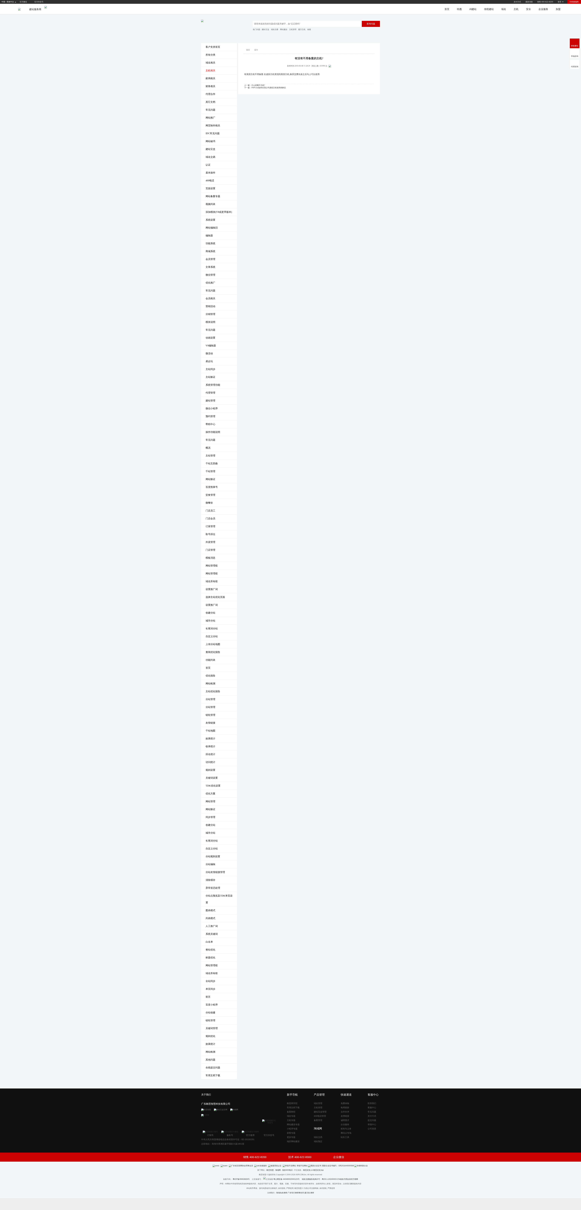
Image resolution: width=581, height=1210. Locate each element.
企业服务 (543, 9)
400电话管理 (320, 1116)
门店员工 (210, 510)
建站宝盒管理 (320, 1112)
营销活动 (210, 306)
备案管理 (318, 1120)
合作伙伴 (345, 1112)
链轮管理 (210, 715)
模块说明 (210, 322)
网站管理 (210, 801)
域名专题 (291, 1116)
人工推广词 (212, 926)
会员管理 (210, 259)
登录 (559, 2)
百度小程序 (212, 1004)
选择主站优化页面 (215, 597)
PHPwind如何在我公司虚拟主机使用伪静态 (268, 88)
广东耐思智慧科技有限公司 (215, 1104)
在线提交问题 (213, 1067)
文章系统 (210, 267)
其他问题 (210, 1059)
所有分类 (210, 55)
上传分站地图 (213, 644)
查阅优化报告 (213, 652)
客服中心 (372, 1107)
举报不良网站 (302, 1166)
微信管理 (210, 275)
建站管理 (210, 400)
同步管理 (210, 817)
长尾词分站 (212, 628)
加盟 (558, 9)
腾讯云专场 (346, 1133)
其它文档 (210, 102)
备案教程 (291, 1112)
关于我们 (206, 1094)
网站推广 (210, 117)
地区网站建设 (293, 1141)
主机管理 (292, 29)
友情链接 (210, 723)
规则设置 (210, 770)
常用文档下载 (213, 1075)
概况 (208, 447)
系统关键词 (212, 934)
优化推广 (210, 282)
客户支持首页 (213, 47)
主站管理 (210, 455)
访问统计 (210, 762)
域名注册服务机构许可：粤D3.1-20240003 (319, 1179)
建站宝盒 (265, 29)
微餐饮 (209, 502)
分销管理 (210, 314)
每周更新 (345, 1107)
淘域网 (278, 1170)
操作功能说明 (213, 432)
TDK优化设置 (213, 785)
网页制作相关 (213, 125)
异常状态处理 (213, 888)
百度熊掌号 (212, 487)
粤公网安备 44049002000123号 (287, 1179)
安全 (528, 9)
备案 (309, 29)
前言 (208, 997)
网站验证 (210, 479)
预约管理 (210, 416)
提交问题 (372, 1120)
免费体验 (345, 1103)
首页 (447, 9)
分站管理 (210, 699)
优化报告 (210, 675)
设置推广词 (212, 589)
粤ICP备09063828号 (241, 1179)
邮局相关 (210, 78)
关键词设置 (212, 778)
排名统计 (210, 754)
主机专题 (291, 1120)
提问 (256, 50)
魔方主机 (301, 29)
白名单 (209, 942)
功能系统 (210, 243)
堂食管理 (210, 495)
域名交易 (210, 157)
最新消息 (529, 2)
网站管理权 (212, 565)
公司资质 (372, 1128)
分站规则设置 (213, 856)
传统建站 (489, 9)
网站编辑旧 (212, 227)
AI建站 (472, 9)
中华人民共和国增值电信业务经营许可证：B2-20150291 (227, 1139)
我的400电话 (287, 1170)
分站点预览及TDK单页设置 (219, 899)
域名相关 (210, 62)
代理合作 (210, 94)
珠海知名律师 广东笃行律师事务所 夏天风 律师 (295, 1193)
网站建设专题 (293, 1124)
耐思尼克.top (318, 1170)
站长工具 (345, 1137)
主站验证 (210, 377)
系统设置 (210, 220)
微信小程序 (212, 408)
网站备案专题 (213, 196)
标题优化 (210, 957)
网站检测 (210, 683)
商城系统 (210, 251)
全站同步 (210, 981)
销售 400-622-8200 (545, 2)
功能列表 (210, 660)
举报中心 (372, 1124)
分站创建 (210, 1012)
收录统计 (210, 746)
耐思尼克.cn (308, 1170)
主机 (516, 9)
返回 (248, 50)
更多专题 (291, 1137)
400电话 (210, 180)
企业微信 (338, 1157)
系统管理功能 (213, 385)
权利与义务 (346, 1128)
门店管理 (210, 550)
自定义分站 (212, 636)
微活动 (209, 353)
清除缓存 (210, 880)
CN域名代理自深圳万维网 (347, 1179)
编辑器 (209, 235)
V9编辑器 (211, 345)
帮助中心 (210, 424)
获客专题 (291, 1133)
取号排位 (210, 534)
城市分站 (210, 620)
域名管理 (318, 1103)
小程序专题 (292, 1128)
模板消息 (210, 557)
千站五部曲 (212, 463)
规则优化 (210, 1036)
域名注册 (274, 29)
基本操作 (210, 172)
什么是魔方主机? (258, 85)
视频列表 (210, 204)
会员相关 (210, 298)
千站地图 (210, 730)
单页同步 (210, 989)
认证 (208, 165)
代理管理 (210, 392)
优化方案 (210, 793)
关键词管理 (212, 1028)
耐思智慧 (270, 1170)
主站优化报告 (213, 691)
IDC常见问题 (213, 133)
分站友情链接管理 (215, 872)
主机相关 (210, 70)
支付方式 (517, 2)
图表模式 (210, 910)
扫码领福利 (574, 2)
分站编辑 (210, 864)
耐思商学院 (292, 1103)
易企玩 (209, 361)
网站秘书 (210, 141)
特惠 (459, 9)
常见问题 (210, 110)
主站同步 (210, 369)
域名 (503, 9)
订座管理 (210, 526)
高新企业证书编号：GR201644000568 (338, 1166)
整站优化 (210, 949)
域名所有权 (212, 581)
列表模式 (210, 918)
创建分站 (210, 612)
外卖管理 (210, 542)
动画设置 (210, 337)
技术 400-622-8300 (299, 1157)
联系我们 (372, 1103)
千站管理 (210, 471)
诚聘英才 (345, 1120)
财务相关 (210, 86)
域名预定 (318, 1141)
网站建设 (283, 29)
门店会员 (210, 518)
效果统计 (210, 738)
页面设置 (210, 188)
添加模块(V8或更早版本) (219, 212)
